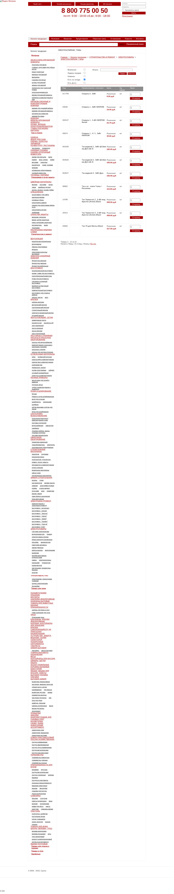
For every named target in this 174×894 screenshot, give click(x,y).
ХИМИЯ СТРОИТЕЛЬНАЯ (41, 478)
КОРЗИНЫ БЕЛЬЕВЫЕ (40, 667)
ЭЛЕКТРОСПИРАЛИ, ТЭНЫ (72, 59)
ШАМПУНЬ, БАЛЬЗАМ (38, 703)
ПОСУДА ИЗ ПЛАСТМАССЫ (40, 780)
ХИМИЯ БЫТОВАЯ (38, 648)
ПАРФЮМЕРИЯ (37, 690)
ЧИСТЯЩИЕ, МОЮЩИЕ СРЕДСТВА (42, 684)
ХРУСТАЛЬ (44, 770)
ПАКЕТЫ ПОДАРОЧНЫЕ (39, 801)
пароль (126, 7)
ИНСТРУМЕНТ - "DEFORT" (39, 519)
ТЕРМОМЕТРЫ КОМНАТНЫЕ (40, 757)
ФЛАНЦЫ (35, 249)
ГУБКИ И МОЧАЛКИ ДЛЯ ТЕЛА (41, 613)
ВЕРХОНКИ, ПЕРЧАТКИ (39, 217)
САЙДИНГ (51, 370)
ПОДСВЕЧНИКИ (44, 804)
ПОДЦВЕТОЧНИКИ (38, 593)
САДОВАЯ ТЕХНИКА (39, 150)
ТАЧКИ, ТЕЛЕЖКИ (47, 165)
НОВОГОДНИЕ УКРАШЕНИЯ (40, 733)
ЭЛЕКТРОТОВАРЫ (126, 57)
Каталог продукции (38, 39)
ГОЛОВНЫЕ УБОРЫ (38, 200)
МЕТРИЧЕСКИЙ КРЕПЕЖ (39, 305)
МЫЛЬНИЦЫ (35, 77)
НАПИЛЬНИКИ (47, 402)
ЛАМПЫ (34, 560)
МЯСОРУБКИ (43, 788)
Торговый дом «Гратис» (40, 30)
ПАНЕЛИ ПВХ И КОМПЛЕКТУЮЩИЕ (42, 362)
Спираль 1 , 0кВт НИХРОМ (93, 107)
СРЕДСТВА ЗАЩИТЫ (39, 214)
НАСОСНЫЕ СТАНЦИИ (38, 349)
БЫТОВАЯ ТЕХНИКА (39, 675)
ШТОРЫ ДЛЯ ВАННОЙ (38, 82)
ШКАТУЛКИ (35, 809)
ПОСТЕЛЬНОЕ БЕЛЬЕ (38, 816)
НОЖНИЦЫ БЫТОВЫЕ (40, 601)
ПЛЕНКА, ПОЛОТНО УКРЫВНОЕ (39, 142)
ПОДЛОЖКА (44, 454)
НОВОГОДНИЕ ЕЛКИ (38, 730)
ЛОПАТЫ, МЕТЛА (37, 297)
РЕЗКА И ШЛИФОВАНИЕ (41, 391)
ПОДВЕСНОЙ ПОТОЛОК (45, 357)
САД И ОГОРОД (36, 133)
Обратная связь (99, 39)
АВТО (46, 297)
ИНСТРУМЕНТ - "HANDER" (40, 521)
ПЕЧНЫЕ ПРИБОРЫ (39, 378)
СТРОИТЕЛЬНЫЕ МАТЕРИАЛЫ (38, 450)
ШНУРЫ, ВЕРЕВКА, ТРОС (41, 828)
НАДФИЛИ (35, 405)
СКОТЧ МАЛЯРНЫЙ (38, 326)
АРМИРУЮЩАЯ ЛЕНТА (39, 320)
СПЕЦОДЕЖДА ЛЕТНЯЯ (39, 210)
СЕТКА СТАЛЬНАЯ (37, 468)
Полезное (55, 39)
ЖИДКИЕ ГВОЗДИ (49, 483)
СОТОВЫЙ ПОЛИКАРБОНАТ (40, 373)
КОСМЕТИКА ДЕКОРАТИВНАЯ (41, 682)
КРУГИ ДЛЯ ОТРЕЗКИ (38, 399)
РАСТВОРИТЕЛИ (37, 483)
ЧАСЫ (33, 615)
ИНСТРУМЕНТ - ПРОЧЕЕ (39, 511)
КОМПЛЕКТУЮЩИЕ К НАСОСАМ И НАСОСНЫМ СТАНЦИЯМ (42, 346)
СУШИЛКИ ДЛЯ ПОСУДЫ (39, 791)
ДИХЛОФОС (35, 650)
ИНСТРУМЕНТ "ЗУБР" (38, 527)
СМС (50, 698)
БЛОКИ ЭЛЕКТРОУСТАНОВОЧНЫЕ (42, 540)
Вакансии (68, 39)
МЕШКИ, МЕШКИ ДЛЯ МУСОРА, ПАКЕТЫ (40, 672)
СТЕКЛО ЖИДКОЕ (44, 488)
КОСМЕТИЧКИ (37, 721)
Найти (122, 45)
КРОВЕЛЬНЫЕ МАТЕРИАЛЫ (40, 470)
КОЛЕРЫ (34, 480)
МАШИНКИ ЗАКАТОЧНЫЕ (39, 786)
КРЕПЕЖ (34, 299)
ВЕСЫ (33, 657)
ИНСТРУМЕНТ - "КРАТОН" (40, 513)
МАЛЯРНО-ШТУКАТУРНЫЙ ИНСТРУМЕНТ (40, 287)
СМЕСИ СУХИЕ (36, 473)
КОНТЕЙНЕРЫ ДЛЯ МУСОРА (43, 659)
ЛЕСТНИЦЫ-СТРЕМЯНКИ (41, 336)
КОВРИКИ (35, 105)
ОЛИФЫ (34, 488)
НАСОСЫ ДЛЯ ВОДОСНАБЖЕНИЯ (42, 342)
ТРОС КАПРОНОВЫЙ (38, 837)
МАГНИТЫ (35, 597)
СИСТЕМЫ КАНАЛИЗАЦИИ (40, 435)
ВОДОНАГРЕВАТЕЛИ (38, 534)
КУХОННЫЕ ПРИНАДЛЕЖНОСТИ (41, 783)
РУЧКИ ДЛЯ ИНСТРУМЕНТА (40, 279)
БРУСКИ (34, 394)
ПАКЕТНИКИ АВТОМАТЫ (39, 545)
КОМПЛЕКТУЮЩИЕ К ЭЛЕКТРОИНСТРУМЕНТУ (39, 504)
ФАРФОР (35, 778)
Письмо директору (87, 4)
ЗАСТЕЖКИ (43, 185)
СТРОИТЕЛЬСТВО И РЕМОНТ (102, 57)
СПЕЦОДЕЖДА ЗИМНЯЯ (39, 203)
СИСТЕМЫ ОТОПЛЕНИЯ (39, 423)
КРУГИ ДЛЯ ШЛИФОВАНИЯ (40, 412)
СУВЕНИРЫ (36, 796)
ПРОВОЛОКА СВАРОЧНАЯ (40, 442)
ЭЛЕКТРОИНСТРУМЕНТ (41, 501)
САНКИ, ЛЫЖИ (37, 723)
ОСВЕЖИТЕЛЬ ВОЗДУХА (39, 695)
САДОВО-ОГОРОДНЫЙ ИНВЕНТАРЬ (40, 153)
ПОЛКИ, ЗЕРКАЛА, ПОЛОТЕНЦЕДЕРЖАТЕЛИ (42, 125)
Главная (64, 57)
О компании (116, 39)
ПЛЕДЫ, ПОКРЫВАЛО (38, 819)
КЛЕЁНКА (51, 775)
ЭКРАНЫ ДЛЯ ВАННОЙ (39, 85)
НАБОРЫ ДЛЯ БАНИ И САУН (40, 610)
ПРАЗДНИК (35, 595)
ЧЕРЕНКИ (35, 168)
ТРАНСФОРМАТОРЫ (38, 445)
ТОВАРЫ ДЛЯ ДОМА (38, 588)
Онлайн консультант (64, 4)
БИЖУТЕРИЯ (36, 669)
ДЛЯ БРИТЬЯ (48, 690)
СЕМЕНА (34, 137)
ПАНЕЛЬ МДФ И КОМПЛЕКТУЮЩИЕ (43, 359)
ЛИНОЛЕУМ (35, 454)
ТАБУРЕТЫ (35, 646)
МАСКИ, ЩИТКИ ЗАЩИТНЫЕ (40, 220)
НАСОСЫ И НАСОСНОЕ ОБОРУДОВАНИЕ (41, 339)
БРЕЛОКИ (35, 798)
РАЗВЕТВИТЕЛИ (37, 565)
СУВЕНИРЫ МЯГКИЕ (47, 809)
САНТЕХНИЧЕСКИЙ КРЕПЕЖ (40, 307)
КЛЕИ (42, 491)
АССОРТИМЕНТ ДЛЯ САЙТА (40, 195)
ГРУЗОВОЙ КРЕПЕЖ (38, 315)
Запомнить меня (132, 10)
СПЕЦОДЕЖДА (37, 192)
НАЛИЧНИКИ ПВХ (37, 365)
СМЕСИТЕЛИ (49, 426)
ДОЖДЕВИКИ (36, 228)
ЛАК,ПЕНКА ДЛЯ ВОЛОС (39, 698)
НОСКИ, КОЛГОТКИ (37, 822)
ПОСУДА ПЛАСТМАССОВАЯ (40, 753)
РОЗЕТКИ (35, 572)
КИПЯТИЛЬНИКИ (50, 550)
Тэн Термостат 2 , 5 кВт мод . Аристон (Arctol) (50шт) (94, 200)
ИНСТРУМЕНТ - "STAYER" (39, 516)
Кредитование (82, 39)
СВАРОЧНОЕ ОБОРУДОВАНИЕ (38, 438)
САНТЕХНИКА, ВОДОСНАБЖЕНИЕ (39, 415)
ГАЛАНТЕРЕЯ (36, 640)
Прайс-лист (37, 4)
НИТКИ (51, 185)
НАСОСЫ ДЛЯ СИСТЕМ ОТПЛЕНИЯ (42, 352)
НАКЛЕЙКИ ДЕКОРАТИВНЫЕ (43, 599)
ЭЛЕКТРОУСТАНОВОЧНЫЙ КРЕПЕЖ (42, 313)
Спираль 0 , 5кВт (89, 94)
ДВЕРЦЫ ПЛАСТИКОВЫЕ (39, 247)
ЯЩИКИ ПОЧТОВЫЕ (39, 844)
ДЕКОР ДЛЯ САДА (38, 139)
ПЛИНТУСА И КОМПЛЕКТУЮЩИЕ (42, 376)
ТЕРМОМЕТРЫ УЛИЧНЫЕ (40, 760)
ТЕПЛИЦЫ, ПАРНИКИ (40, 175)
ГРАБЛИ (34, 160)
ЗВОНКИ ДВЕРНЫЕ (37, 548)
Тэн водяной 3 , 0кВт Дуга (92, 173)
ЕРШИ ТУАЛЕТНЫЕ (38, 72)
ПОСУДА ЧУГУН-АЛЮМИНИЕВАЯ (42, 747)
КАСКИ (46, 225)
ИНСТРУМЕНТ (37, 268)
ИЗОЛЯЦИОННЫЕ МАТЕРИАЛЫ (41, 476)
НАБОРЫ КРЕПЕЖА (38, 302)
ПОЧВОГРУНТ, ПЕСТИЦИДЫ (43, 145)
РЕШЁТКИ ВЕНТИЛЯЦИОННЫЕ (41, 241)
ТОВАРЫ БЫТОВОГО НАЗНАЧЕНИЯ (39, 653)
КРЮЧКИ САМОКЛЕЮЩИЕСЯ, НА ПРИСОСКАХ (41, 629)
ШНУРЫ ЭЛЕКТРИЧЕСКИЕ (40, 583)
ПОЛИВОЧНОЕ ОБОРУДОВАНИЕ (41, 170)
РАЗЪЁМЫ (35, 542)
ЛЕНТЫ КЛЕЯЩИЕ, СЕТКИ (42, 317)
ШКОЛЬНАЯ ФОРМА (38, 197)
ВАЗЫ (50, 801)
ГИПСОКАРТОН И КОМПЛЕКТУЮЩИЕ (43, 465)
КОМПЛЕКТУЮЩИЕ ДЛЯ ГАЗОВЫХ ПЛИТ (41, 718)
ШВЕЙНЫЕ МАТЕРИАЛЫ (41, 182)
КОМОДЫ (35, 118)
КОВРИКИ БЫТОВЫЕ (38, 116)
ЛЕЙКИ (52, 160)
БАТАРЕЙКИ (35, 586)
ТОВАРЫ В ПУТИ (37, 851)
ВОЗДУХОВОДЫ (36, 244)
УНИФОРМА (35, 212)
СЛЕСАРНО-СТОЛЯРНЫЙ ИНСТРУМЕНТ (39, 282)
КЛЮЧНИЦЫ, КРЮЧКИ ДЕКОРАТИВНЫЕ (40, 620)
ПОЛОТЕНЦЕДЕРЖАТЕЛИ (40, 92)
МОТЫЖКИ (35, 162)
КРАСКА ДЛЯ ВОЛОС (38, 708)
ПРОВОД (49, 534)
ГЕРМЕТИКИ (50, 491)
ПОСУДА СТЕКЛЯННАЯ (39, 775)
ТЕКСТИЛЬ (35, 811)
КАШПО (34, 663)
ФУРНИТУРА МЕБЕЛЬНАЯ (40, 266)
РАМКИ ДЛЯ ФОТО (37, 806)
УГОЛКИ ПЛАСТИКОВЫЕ (39, 370)
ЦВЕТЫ (48, 806)
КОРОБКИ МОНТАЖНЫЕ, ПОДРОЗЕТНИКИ (39, 556)
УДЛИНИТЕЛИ (46, 563)
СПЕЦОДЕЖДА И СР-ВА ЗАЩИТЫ (43, 177)
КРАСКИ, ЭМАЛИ (37, 494)
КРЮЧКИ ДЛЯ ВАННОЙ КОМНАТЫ (42, 95)
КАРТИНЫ (35, 130)
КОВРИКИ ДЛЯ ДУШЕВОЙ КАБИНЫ (42, 108)
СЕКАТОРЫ (44, 162)
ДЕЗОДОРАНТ (36, 711)
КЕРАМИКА (35, 770)
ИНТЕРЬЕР (35, 55)
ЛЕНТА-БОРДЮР (37, 331)
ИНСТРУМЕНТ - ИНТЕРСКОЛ (40, 508)
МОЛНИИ (34, 185)
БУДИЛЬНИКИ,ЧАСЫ (38, 617)
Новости (128, 39)
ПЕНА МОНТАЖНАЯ (38, 499)
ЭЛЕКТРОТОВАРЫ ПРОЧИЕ (40, 537)
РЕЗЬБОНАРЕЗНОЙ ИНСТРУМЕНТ (42, 271)
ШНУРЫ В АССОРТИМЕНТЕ (40, 842)
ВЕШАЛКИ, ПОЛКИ (38, 638)
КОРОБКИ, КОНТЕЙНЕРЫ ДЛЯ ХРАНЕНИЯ (41, 624)
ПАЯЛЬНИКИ (35, 563)
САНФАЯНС (35, 428)
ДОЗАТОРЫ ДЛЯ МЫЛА (39, 65)
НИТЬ (49, 834)
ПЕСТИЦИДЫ (36, 148)
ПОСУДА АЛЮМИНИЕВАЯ (39, 742)
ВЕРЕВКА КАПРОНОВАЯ (39, 831)
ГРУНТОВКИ (35, 491)
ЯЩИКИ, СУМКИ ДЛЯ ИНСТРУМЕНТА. (43, 273)
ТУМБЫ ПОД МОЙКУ (39, 128)
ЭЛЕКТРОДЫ (51, 445)
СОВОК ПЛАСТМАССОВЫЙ (42, 737)
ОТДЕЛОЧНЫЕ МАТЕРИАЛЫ (43, 354)
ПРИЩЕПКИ (36, 713)
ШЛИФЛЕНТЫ (36, 402)
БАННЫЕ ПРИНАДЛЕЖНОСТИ (39, 606)
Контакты (140, 39)
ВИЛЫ (50, 157)
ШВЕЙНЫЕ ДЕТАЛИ (44, 187)
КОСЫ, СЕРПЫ (43, 160)
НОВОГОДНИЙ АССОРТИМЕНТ (37, 726)
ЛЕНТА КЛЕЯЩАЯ (37, 328)
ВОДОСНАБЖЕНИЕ (37, 426)
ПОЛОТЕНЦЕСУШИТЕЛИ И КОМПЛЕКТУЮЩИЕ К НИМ (40, 419)
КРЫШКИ (34, 788)
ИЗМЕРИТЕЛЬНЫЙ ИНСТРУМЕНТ (42, 290)
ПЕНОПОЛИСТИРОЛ (38, 457)
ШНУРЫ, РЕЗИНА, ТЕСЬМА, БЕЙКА (43, 190)
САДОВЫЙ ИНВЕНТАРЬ (39, 173)
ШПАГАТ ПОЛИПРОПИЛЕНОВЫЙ (42, 839)
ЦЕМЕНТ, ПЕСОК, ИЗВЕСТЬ (40, 462)
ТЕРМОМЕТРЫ (37, 755)
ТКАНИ (34, 187)
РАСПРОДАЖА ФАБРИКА (41, 230)
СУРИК (41, 480)
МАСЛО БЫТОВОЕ (46, 650)
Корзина (109, 4)
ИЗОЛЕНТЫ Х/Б (48, 323)
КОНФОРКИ (35, 553)
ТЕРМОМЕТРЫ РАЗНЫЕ (39, 763)
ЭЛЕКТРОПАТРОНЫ (45, 560)
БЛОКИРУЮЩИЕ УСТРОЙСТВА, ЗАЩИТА (41, 635)
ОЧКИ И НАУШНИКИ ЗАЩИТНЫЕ (42, 222)
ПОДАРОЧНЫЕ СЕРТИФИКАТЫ (37, 643)
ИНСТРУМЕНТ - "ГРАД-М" (39, 524)
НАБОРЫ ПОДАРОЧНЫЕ (39, 706)
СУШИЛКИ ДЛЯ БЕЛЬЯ (39, 80)
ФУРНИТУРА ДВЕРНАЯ (39, 263)
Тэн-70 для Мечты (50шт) (92, 226)
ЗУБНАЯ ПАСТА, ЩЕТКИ (39, 687)
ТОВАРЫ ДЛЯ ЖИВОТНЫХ (42, 603)
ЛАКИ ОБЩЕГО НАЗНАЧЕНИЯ (41, 496)
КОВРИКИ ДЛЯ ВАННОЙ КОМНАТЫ (42, 111)
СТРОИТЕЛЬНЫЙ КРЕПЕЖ (40, 310)
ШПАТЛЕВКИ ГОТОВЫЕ (47, 486)
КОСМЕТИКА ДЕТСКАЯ (38, 692)
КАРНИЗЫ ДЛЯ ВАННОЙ (39, 74)
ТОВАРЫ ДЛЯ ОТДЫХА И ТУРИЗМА (40, 847)
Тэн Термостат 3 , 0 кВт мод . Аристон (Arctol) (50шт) (94, 214)
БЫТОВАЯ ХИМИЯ (38, 679)
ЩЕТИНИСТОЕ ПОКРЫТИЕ (40, 114)
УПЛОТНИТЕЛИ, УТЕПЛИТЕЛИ (41, 459)
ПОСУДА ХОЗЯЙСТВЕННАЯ (42, 739)
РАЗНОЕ (47, 822)
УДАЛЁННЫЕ (35, 854)
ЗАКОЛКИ (35, 715)
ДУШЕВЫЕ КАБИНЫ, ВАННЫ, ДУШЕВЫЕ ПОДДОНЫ (41, 432)
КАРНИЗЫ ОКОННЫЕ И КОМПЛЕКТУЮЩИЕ (40, 102)
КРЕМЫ (50, 692)
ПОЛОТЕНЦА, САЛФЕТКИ (40, 814)
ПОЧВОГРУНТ (46, 148)
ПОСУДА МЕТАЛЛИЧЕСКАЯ (40, 750)
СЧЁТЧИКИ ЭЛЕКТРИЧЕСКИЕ (40, 532)
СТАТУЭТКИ (43, 798)
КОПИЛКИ (35, 804)
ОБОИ (33, 357)
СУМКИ (34, 232)
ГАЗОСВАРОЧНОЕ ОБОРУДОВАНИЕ (42, 447)
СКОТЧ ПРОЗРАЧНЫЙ (38, 334)
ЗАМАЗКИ (35, 486)
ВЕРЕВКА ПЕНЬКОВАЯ (38, 834)
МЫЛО (51, 706)
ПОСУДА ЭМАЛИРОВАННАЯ (40, 745)
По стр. (93, 244)
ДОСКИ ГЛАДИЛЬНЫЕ (40, 665)
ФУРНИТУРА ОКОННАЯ (39, 261)
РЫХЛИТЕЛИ (36, 165)
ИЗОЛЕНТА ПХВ (37, 323)
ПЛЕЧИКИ (35, 677)
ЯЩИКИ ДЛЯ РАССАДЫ (39, 157)
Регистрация (127, 16)
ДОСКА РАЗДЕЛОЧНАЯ (39, 794)
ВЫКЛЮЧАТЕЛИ (45, 542)
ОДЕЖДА (34, 824)
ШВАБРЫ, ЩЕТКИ (38, 661)
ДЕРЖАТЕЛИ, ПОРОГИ (39, 367)
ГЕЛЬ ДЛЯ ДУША (37, 700)
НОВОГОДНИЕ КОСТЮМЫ (39, 735)
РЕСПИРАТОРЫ (37, 225)
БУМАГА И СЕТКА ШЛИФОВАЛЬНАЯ (43, 397)
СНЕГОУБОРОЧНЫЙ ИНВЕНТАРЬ (42, 276)
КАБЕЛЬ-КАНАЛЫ (37, 550)
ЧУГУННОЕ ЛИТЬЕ (37, 385)
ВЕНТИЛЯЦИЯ (37, 239)
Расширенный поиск (135, 44)
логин (125, 3)
